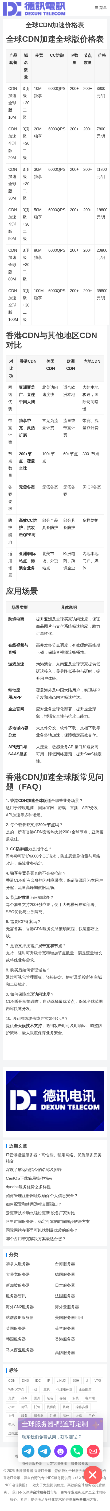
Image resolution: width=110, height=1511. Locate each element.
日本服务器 (65, 1285)
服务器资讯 (16, 1296)
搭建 (66, 1407)
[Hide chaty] (93, 1475)
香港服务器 (65, 1339)
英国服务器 (16, 1328)
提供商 (51, 1407)
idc (38, 1380)
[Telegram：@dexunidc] (44, 1451)
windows (16, 1389)
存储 (63, 1398)
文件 (11, 1416)
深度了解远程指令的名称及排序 (34, 1169)
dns (25, 1380)
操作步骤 (82, 1407)
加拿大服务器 (18, 1263)
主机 (47, 1389)
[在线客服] (60, 1451)
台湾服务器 (65, 1263)
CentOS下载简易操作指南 (29, 1178)
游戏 (79, 1416)
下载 (34, 1389)
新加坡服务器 (18, 1285)
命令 (24, 1398)
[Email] (93, 1451)
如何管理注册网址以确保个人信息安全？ (42, 1195)
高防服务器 (65, 1352)
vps (98, 1380)
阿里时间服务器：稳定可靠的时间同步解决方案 (48, 1221)
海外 (66, 1416)
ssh (76, 1380)
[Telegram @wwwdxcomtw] (28, 1451)
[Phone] (76, 1451)
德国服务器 (65, 1274)
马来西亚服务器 (20, 1350)
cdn (11, 1380)
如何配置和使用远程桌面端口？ (34, 1204)
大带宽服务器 (18, 1274)
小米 (11, 1407)
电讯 (11, 1424)
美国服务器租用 (69, 1317)
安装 (75, 1398)
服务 (24, 1416)
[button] (97, 1423)
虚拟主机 (14, 1433)
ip (48, 1380)
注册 (53, 1416)
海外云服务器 (67, 1307)
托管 (37, 1407)
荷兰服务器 (65, 1328)
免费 (11, 1398)
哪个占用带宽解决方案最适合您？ (36, 1238)
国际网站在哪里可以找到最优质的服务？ (42, 1230)
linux (61, 1380)
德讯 (24, 1407)
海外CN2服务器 (20, 1307)
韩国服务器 (16, 1339)
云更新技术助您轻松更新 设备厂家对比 (40, 1213)
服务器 (39, 1416)
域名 (50, 1398)
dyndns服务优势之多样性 (28, 1187)
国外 (37, 1398)
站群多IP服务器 (20, 1317)
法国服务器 (65, 1296)
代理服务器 (64, 1389)
